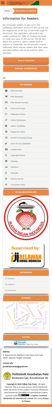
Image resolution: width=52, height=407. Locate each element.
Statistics (15, 167)
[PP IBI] (26, 218)
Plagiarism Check (18, 132)
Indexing (14, 161)
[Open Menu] (3, 3)
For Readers (10, 278)
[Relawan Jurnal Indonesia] (26, 255)
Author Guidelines (18, 126)
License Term (16, 149)
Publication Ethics (18, 114)
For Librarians (10, 290)
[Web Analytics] (20, 344)
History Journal (17, 179)
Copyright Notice (18, 155)
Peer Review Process (19, 102)
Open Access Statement (21, 143)
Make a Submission (26, 60)
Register (10, 31)
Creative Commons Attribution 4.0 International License (25, 397)
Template (14, 173)
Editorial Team (16, 91)
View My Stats (32, 344)
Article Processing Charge (21, 138)
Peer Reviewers (17, 97)
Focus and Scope (18, 108)
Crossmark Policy (18, 185)
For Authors (10, 284)
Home (7, 11)
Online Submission (18, 120)
